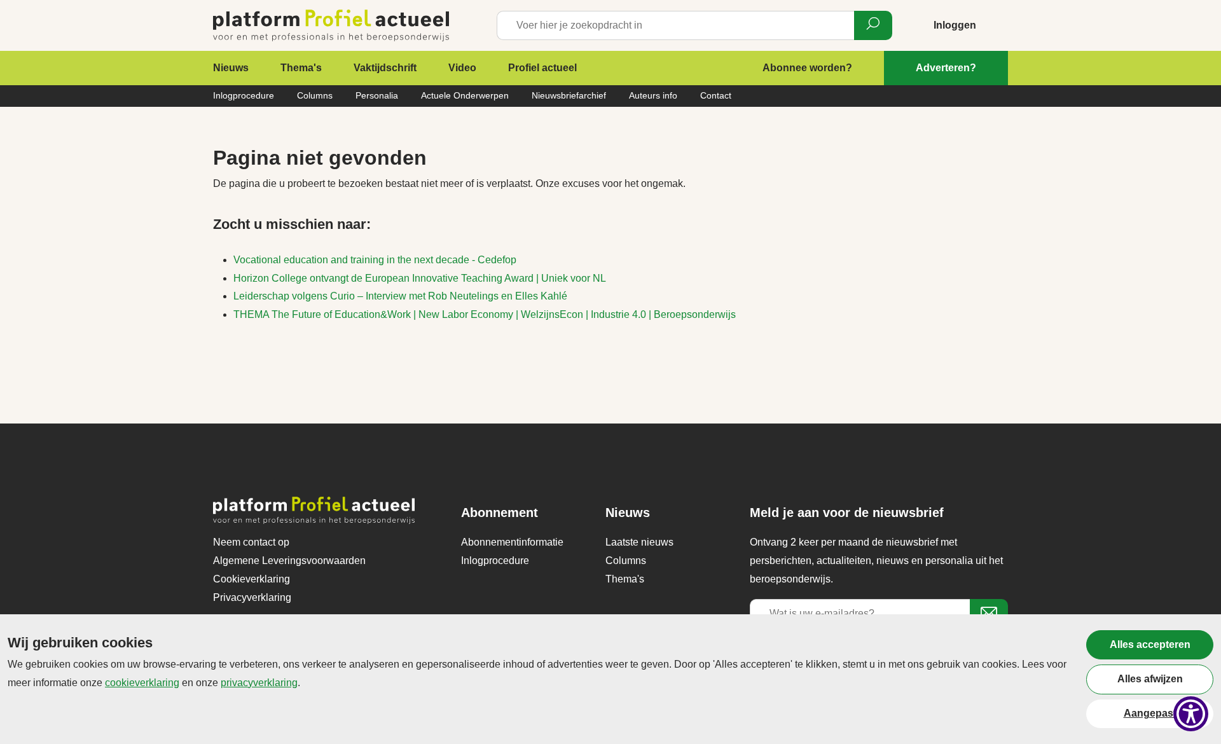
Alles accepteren (1150, 644)
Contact (715, 95)
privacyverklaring (259, 682)
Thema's (301, 67)
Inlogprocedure (243, 95)
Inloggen (955, 25)
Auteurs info (653, 95)
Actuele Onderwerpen (465, 95)
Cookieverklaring (251, 579)
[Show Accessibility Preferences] (1190, 713)
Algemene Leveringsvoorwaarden (289, 560)
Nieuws (231, 67)
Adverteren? (946, 67)
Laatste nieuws (639, 542)
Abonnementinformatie (512, 542)
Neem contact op (251, 542)
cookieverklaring (142, 682)
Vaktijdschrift (385, 67)
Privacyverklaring (252, 597)
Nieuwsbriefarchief (569, 95)
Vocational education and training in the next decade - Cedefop (374, 259)
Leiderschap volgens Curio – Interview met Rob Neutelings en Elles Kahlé (400, 296)
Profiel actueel (542, 67)
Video (462, 67)
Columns (315, 95)
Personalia (376, 95)
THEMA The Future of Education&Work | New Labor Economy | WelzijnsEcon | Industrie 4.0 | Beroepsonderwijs (484, 314)
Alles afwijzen (1150, 678)
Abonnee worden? (807, 67)
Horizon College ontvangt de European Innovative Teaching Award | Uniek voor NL (419, 278)
